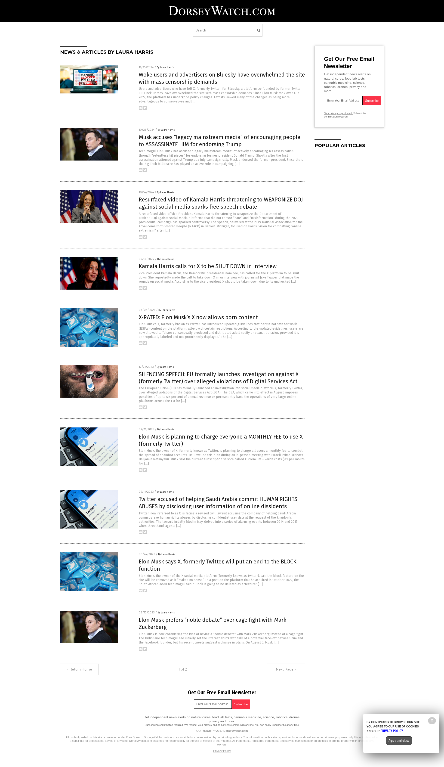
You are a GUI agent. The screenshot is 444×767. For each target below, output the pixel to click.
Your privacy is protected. (338, 113)
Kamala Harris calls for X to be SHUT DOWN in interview (208, 266)
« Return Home (79, 669)
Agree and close (399, 740)
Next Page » (286, 669)
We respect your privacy (198, 725)
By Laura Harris (165, 67)
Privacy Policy (222, 751)
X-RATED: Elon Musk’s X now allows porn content (198, 317)
